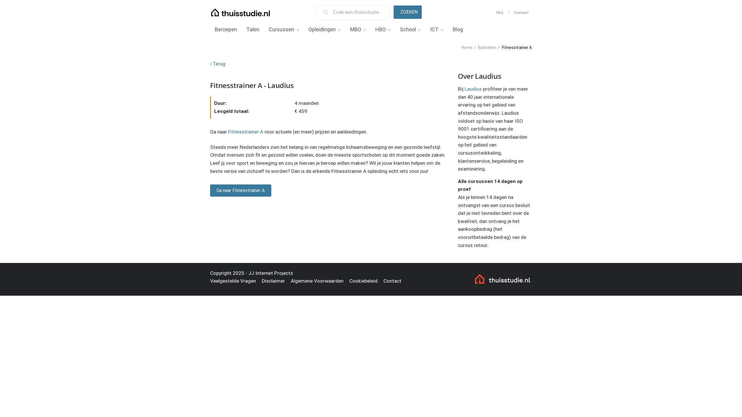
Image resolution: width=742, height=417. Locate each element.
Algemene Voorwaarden (317, 281)
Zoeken (409, 12)
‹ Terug (217, 64)
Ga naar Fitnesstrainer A (241, 190)
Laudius (473, 89)
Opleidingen (322, 29)
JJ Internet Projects (270, 273)
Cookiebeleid (363, 281)
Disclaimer (273, 281)
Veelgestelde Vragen (233, 281)
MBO (355, 29)
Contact (521, 12)
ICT (434, 29)
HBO (380, 29)
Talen (252, 29)
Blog (458, 29)
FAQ (499, 12)
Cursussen (281, 29)
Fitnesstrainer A (245, 132)
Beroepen (226, 29)
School (408, 29)
